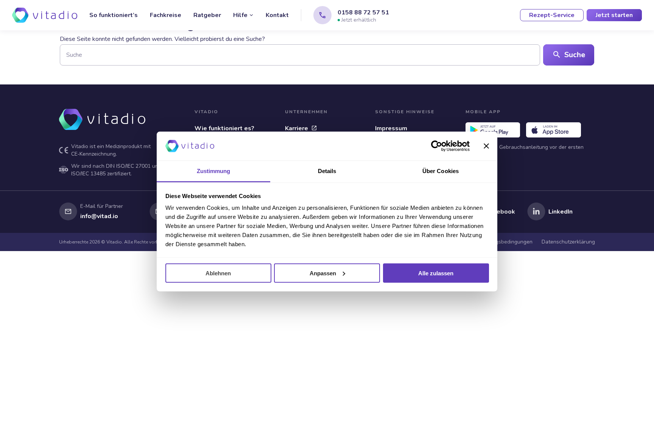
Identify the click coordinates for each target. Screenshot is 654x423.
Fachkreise (165, 15)
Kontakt (277, 15)
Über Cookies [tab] (440, 171)
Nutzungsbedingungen (505, 241)
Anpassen (323, 273)
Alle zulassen (435, 273)
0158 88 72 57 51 (363, 12)
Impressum (391, 128)
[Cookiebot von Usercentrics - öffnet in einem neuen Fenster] (436, 146)
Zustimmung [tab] (213, 171)
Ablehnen (218, 273)
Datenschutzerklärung (568, 241)
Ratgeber (207, 15)
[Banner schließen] (486, 146)
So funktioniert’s (113, 15)
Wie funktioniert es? (224, 128)
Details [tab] (327, 171)
